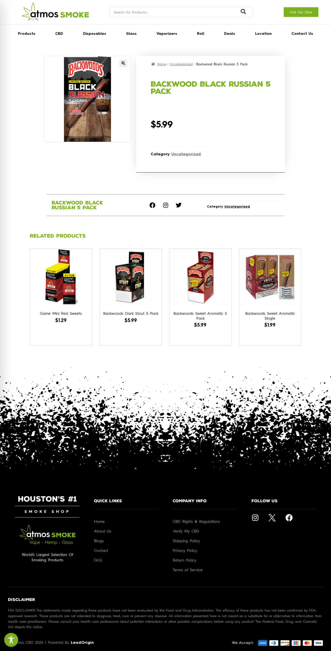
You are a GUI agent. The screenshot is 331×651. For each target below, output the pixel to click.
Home (161, 64)
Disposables (94, 34)
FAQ (98, 560)
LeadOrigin (82, 643)
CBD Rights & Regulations (196, 521)
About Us (102, 531)
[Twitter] (178, 205)
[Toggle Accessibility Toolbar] (11, 639)
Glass (131, 34)
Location (263, 34)
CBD (59, 34)
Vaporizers (167, 34)
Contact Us (302, 34)
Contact (101, 550)
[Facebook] (152, 205)
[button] (123, 63)
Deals (229, 34)
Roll (200, 34)
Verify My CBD (186, 531)
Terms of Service (188, 569)
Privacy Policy (185, 550)
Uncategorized (181, 64)
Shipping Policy (186, 540)
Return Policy (184, 560)
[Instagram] (165, 205)
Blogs (99, 540)
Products (26, 34)
